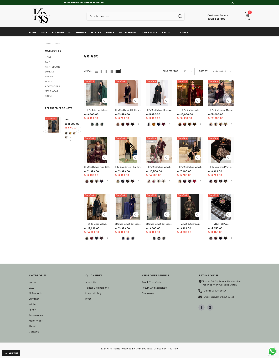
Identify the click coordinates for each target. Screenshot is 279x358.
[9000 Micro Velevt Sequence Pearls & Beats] (97, 207)
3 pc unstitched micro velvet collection (221, 110)
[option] (62, 129)
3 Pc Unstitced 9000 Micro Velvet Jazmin (128, 110)
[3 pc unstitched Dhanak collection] (159, 93)
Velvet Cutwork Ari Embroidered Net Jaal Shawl (190, 224)
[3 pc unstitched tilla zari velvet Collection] (128, 150)
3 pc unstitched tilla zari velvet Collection (127, 167)
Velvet (58, 43)
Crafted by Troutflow (166, 348)
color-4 (66, 137)
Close (232, 2)
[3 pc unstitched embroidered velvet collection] (190, 93)
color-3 (74, 133)
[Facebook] (201, 307)
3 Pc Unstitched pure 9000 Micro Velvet (97, 167)
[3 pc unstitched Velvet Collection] (159, 150)
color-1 (66, 133)
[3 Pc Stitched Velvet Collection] (97, 93)
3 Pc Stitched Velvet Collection (97, 110)
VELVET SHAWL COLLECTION (221, 224)
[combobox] (131, 16)
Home (48, 43)
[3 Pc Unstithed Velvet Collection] (221, 150)
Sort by (203, 71)
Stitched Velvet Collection (128, 224)
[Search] (135, 16)
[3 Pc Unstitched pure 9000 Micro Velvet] (97, 150)
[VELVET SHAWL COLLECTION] (221, 207)
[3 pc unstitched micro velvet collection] (221, 93)
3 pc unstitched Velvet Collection (159, 167)
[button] (45, 130)
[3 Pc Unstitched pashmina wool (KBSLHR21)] (53, 125)
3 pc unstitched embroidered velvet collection (190, 110)
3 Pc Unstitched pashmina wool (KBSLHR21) (70, 119)
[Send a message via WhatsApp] (272, 351)
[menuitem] (62, 57)
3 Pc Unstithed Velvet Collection (220, 167)
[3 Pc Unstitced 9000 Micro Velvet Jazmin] (128, 93)
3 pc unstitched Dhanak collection (159, 110)
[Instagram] (210, 307)
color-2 (70, 133)
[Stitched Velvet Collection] (128, 207)
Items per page (170, 71)
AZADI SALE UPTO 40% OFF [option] (139, 2)
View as (88, 71)
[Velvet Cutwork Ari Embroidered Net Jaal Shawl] (190, 207)
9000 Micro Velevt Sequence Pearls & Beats (97, 224)
